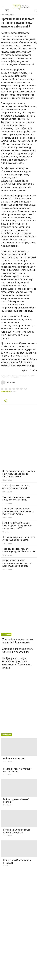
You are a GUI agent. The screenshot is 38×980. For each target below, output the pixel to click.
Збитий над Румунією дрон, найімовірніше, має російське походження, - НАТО (17, 526)
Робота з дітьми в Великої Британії (16, 800)
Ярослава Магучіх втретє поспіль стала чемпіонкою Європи (18, 538)
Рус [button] (7, 11)
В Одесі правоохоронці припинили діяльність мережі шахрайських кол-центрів (17, 563)
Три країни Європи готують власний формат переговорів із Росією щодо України (18, 511)
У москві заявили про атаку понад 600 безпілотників (16, 498)
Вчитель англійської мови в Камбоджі (17, 861)
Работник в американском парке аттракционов (16, 831)
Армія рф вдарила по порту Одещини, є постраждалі (15, 487)
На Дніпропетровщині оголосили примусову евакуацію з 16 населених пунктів (18, 474)
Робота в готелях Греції (14, 758)
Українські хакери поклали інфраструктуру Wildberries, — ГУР (18, 550)
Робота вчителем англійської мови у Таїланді (17, 770)
